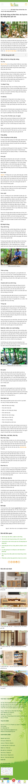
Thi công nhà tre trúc (5, 763)
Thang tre (8, 752)
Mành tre (3, 747)
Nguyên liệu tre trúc (5, 738)
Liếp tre (2, 743)
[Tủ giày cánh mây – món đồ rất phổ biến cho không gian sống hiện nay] (14, 658)
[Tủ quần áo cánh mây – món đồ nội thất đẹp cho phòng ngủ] (14, 638)
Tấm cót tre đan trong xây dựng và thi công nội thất (14, 539)
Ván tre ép (3, 752)
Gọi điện (13, 782)
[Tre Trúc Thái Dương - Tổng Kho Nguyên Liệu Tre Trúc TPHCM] (14, 4)
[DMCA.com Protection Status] (5, 778)
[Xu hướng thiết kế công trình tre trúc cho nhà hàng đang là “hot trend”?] (14, 678)
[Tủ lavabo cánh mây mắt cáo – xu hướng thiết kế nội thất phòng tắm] (14, 579)
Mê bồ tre (8, 740)
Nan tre (2, 757)
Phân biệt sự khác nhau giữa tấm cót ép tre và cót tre (14, 558)
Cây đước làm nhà (9, 757)
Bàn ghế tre (3, 750)
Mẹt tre (11, 743)
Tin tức (8, 9)
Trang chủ (3, 9)
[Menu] (2, 4)
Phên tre (7, 743)
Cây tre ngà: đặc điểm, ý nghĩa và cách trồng (12, 536)
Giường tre (9, 750)
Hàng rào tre (10, 755)
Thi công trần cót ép (5, 765)
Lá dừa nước (12, 745)
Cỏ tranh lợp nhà (4, 745)
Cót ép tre (3, 740)
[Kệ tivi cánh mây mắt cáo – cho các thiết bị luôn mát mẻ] (14, 599)
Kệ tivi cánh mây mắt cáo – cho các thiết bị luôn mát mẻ (13, 608)
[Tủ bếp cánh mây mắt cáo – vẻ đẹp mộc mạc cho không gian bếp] (14, 618)
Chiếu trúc (8, 747)
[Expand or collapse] (26, 55)
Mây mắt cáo (4, 755)
